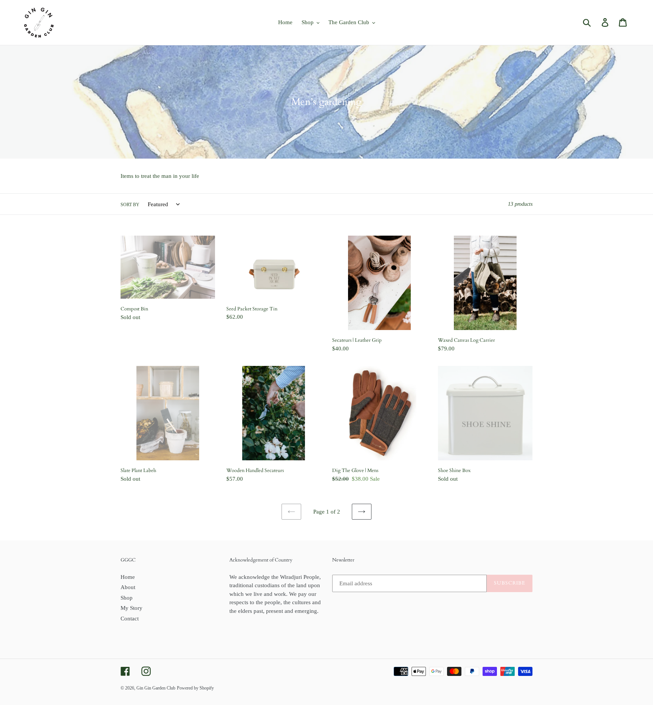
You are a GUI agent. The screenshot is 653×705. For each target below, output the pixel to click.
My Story (131, 608)
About (128, 587)
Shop (127, 598)
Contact (130, 619)
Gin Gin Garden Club (155, 688)
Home (128, 577)
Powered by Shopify (195, 688)
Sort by (130, 204)
